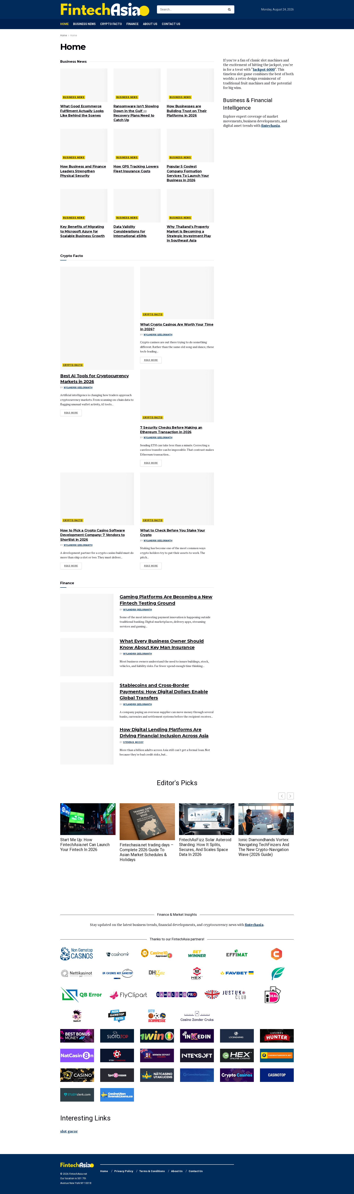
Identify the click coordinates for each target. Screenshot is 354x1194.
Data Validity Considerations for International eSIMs (129, 231)
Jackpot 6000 (264, 69)
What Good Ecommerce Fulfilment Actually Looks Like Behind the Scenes (82, 110)
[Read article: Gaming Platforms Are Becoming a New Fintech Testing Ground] (86, 613)
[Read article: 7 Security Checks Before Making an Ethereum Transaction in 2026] (177, 395)
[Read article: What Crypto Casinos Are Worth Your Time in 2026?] (177, 293)
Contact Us (171, 24)
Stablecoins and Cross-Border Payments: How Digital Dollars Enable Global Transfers (164, 692)
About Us (150, 24)
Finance (132, 24)
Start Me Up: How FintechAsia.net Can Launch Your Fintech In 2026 (85, 844)
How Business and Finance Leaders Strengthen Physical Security (83, 171)
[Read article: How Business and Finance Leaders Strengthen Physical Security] (83, 145)
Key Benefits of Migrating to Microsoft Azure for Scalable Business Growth (82, 231)
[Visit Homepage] (105, 9)
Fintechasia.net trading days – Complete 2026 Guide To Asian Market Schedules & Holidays (147, 852)
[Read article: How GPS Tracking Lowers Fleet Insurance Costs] (137, 145)
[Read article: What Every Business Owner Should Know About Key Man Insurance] (86, 657)
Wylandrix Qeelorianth (78, 387)
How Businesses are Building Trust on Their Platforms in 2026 (187, 110)
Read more (73, 412)
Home (64, 24)
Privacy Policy (123, 1171)
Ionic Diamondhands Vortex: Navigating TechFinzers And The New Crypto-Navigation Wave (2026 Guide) (263, 847)
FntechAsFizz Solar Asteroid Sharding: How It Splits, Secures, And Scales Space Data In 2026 (205, 847)
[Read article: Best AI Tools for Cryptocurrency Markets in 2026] (97, 318)
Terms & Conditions (152, 1171)
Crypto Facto (111, 24)
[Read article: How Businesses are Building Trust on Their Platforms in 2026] (190, 85)
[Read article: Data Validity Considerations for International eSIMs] (137, 206)
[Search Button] (230, 9)
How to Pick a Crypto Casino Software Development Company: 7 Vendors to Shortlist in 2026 (92, 535)
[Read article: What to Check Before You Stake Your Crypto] (177, 499)
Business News (84, 24)
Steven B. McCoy (133, 742)
